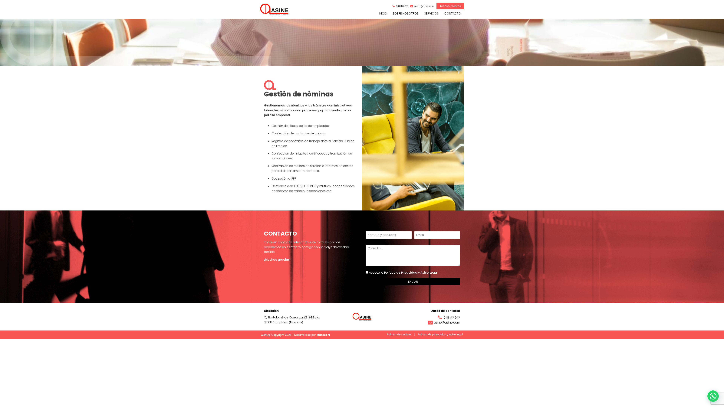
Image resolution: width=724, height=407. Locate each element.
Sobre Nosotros (406, 13)
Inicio (383, 13)
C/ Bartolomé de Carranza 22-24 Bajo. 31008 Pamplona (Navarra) (292, 319)
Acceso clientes (450, 6)
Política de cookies (399, 334)
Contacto (452, 13)
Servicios (431, 13)
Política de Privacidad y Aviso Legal (411, 272)
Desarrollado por (312, 335)
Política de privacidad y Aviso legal (440, 334)
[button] (713, 396)
